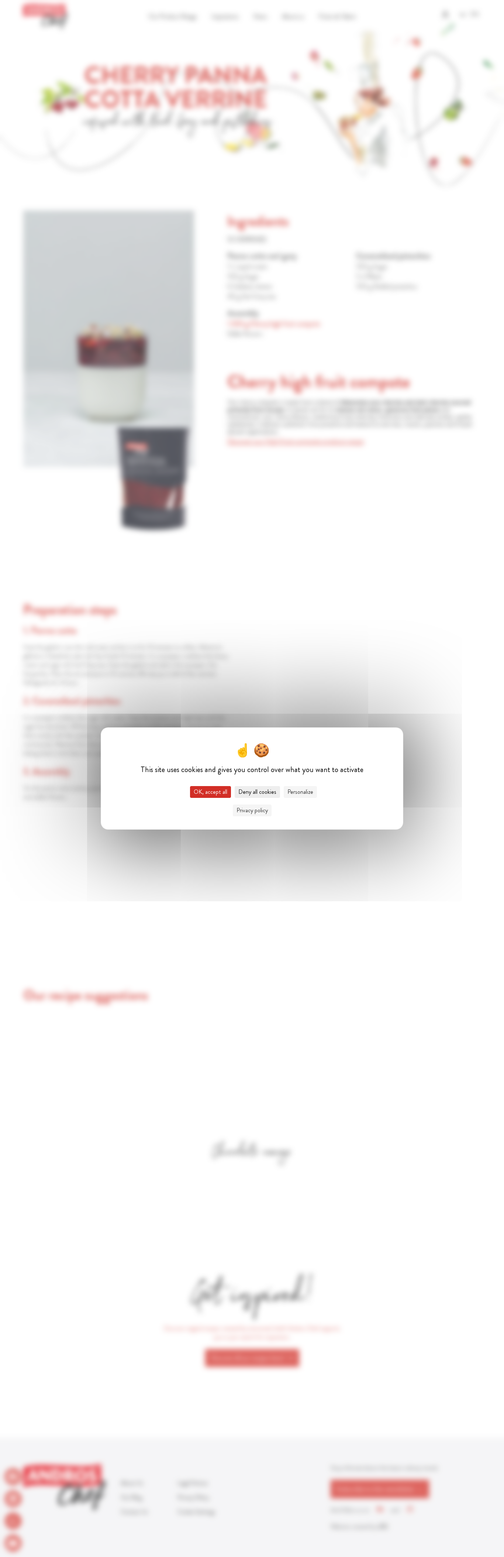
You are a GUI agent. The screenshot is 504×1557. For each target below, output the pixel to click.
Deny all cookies (257, 792)
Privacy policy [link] (252, 810)
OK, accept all (210, 792)
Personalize (300, 792)
